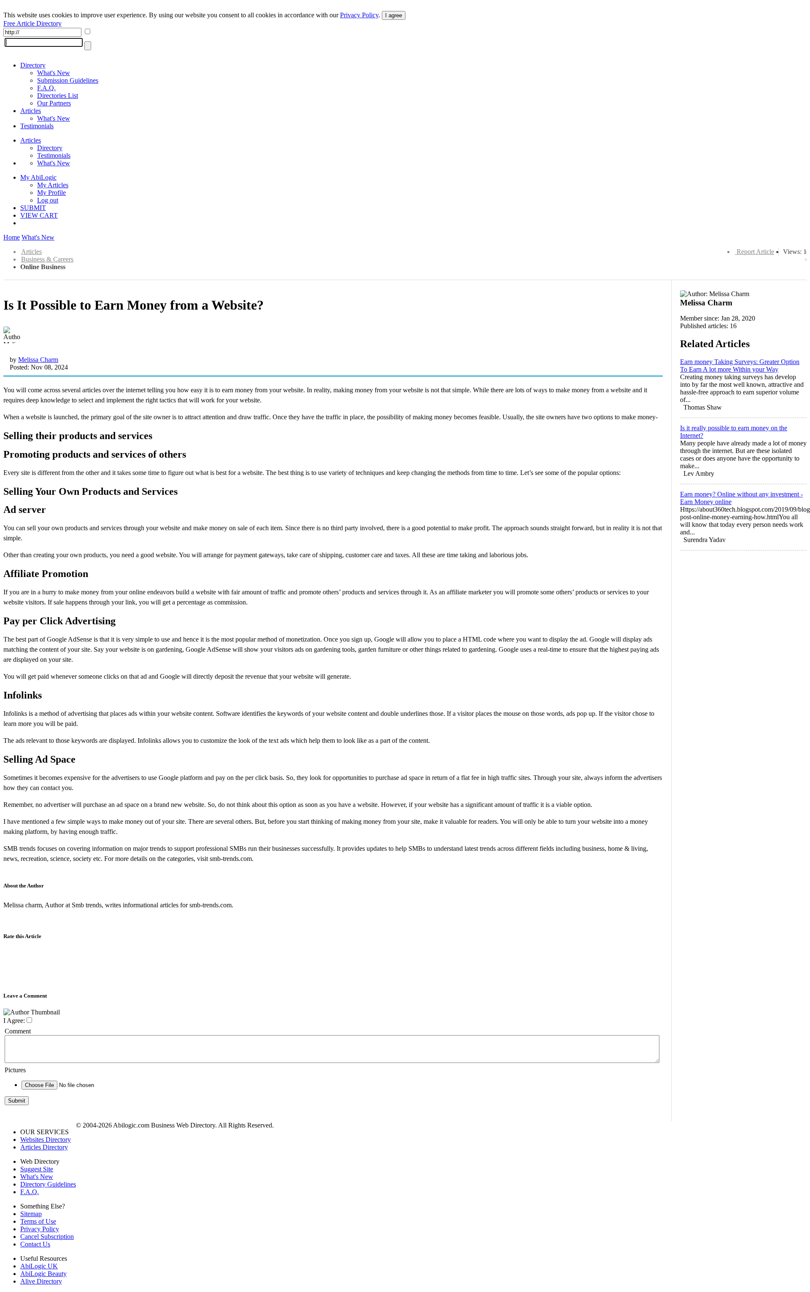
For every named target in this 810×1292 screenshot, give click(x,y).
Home (11, 237)
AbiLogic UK (39, 1266)
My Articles (52, 185)
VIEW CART (39, 215)
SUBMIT (33, 207)
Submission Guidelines (67, 80)
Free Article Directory (32, 23)
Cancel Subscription (47, 1236)
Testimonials (37, 125)
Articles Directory (44, 1147)
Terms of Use (38, 1221)
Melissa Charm (38, 359)
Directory (33, 65)
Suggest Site (36, 1169)
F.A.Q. (46, 88)
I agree (393, 15)
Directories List (57, 95)
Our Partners (54, 103)
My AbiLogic (38, 177)
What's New (53, 72)
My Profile (51, 192)
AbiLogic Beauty (43, 1273)
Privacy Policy (359, 15)
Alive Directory (41, 1281)
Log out (47, 200)
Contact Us (35, 1244)
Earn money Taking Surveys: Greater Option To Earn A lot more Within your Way (739, 365)
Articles (30, 110)
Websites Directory (45, 1139)
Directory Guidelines (48, 1184)
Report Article (755, 251)
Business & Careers (47, 259)
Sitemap (31, 1213)
